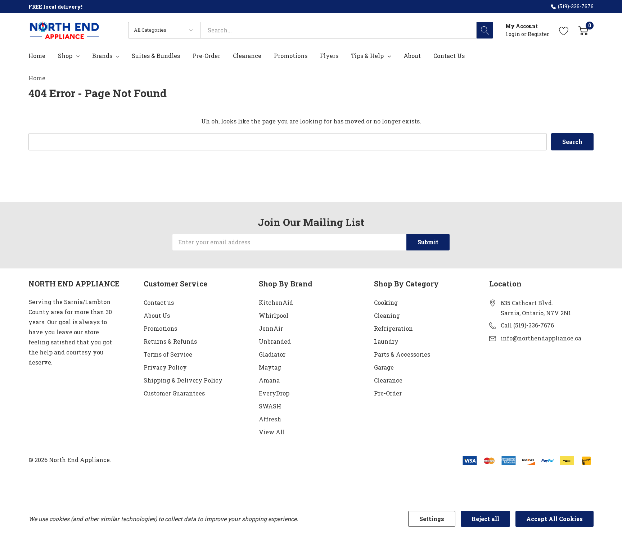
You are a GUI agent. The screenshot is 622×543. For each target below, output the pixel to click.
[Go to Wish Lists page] (564, 30)
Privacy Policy (165, 367)
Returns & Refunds (170, 341)
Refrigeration (393, 328)
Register (538, 34)
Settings (431, 518)
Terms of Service (168, 354)
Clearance (388, 380)
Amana (269, 380)
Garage (384, 367)
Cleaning (387, 315)
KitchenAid (276, 302)
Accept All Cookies (554, 518)
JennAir (271, 328)
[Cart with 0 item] (583, 30)
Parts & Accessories (402, 354)
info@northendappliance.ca (541, 338)
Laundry (386, 341)
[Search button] (485, 30)
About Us (157, 315)
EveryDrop (274, 393)
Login (513, 34)
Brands (102, 56)
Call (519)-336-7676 (527, 325)
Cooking (386, 302)
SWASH (270, 406)
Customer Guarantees (174, 393)
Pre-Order (388, 393)
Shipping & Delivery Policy (183, 380)
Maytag (270, 367)
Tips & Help (367, 56)
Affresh (270, 419)
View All (272, 432)
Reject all (485, 518)
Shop (65, 56)
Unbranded (275, 341)
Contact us (159, 302)
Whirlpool (273, 315)
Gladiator (272, 354)
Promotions (160, 328)
